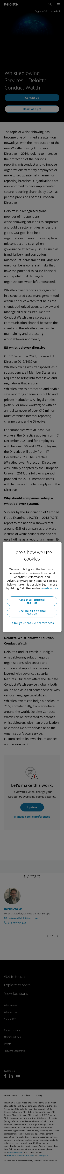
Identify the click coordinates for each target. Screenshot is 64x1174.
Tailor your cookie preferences (32, 623)
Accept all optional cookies (32, 601)
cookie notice (49, 588)
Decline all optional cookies (32, 612)
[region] (32, 587)
